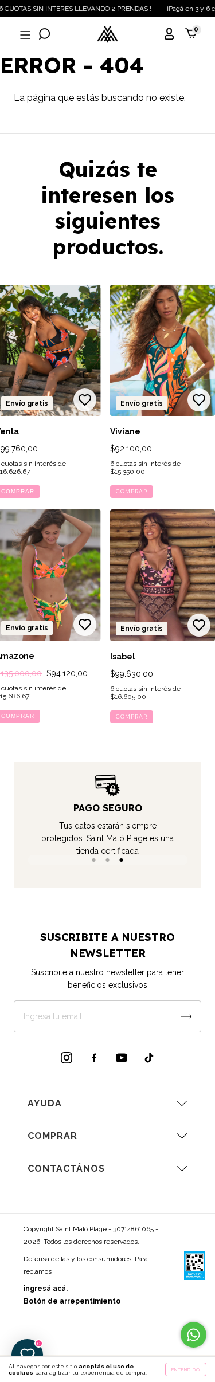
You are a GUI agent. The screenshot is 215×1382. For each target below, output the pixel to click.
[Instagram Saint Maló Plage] (66, 1057)
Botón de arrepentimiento (72, 1301)
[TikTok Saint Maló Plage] (149, 1057)
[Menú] (24, 35)
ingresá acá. (46, 1289)
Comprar (131, 491)
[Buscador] (44, 35)
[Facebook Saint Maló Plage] (94, 1057)
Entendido (185, 1369)
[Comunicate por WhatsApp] (193, 1335)
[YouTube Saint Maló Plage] (121, 1057)
